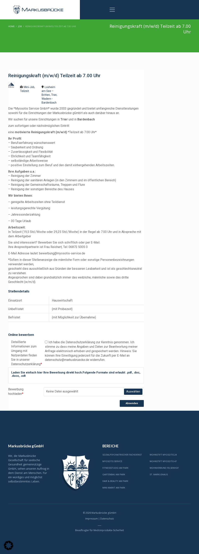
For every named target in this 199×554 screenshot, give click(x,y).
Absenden (132, 403)
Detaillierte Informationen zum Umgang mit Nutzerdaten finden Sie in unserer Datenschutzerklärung (25, 353)
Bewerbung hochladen (16, 391)
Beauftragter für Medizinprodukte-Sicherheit (99, 530)
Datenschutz (107, 518)
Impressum (91, 518)
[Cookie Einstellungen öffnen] (8, 549)
